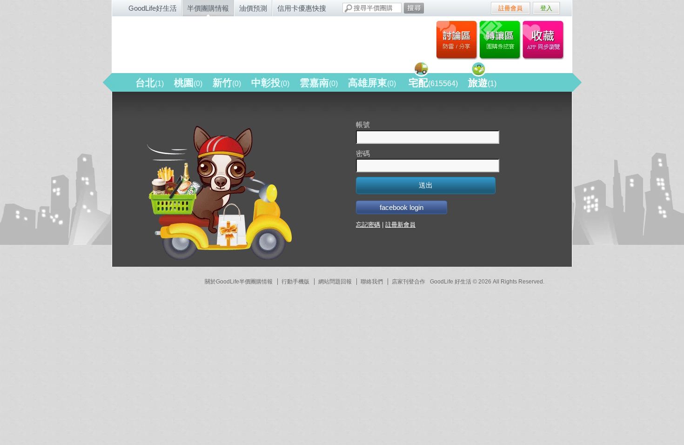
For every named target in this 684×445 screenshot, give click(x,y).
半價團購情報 (208, 8)
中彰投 (270, 82)
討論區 (457, 40)
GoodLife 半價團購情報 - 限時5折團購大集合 (212, 42)
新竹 (227, 82)
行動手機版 (295, 281)
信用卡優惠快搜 (301, 8)
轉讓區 (501, 40)
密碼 (363, 153)
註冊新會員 (400, 224)
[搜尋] (414, 8)
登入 (546, 8)
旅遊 (482, 82)
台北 (149, 82)
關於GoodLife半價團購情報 (239, 281)
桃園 (188, 82)
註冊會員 (510, 8)
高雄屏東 (372, 82)
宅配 (433, 82)
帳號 (363, 124)
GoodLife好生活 (152, 8)
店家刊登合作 (408, 281)
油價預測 (253, 8)
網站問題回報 (335, 281)
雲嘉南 (319, 82)
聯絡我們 (372, 281)
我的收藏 (545, 40)
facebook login (401, 207)
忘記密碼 (368, 224)
